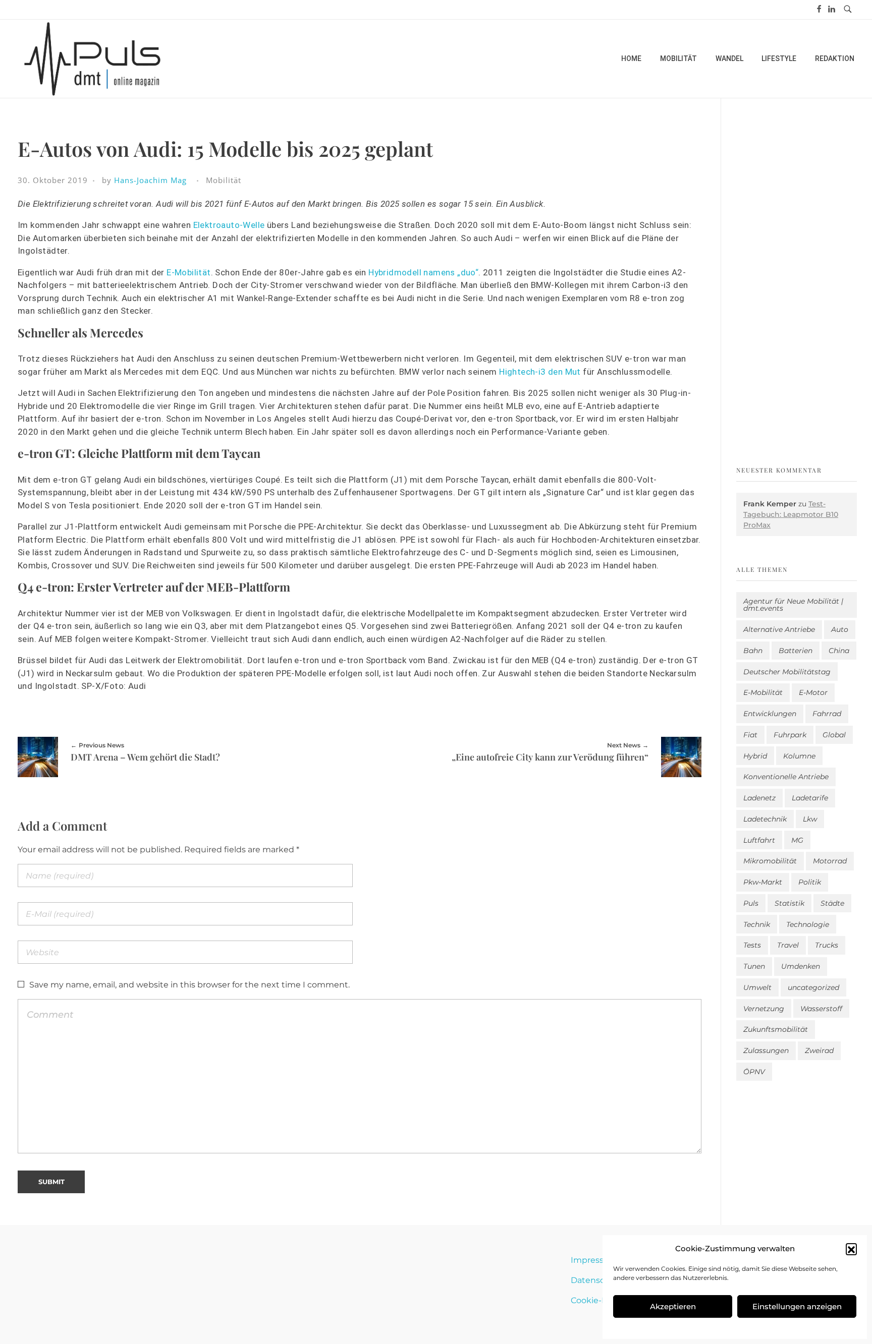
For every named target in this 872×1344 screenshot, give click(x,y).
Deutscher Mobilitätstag (787, 671)
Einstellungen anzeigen (797, 1306)
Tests (752, 945)
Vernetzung (763, 1008)
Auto (839, 629)
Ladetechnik (765, 819)
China (839, 650)
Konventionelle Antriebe (786, 776)
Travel (788, 945)
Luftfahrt (759, 840)
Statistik (789, 903)
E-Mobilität (188, 272)
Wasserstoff (821, 1008)
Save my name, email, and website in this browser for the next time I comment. (189, 984)
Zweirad (819, 1050)
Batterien (795, 650)
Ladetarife (810, 797)
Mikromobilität (770, 860)
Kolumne (799, 756)
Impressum (594, 1260)
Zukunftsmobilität (775, 1029)
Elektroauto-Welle (229, 225)
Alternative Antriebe (779, 629)
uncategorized (813, 987)
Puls (750, 903)
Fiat (750, 734)
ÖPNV (754, 1071)
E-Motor (813, 692)
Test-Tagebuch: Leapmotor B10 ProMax (790, 514)
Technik (756, 924)
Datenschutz (597, 1280)
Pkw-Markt (762, 882)
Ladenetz (759, 797)
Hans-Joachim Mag (150, 180)
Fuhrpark (790, 734)
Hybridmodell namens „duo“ (423, 272)
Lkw (810, 819)
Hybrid (755, 756)
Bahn (752, 650)
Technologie (807, 924)
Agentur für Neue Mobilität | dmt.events (793, 605)
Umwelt (757, 987)
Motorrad (830, 860)
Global (834, 734)
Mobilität (223, 180)
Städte (832, 903)
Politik (809, 882)
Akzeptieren (673, 1306)
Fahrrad (826, 713)
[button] (851, 1249)
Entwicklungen (769, 713)
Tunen (754, 966)
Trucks (826, 945)
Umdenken (800, 966)
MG (797, 840)
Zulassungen (766, 1050)
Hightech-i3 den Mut (540, 372)
